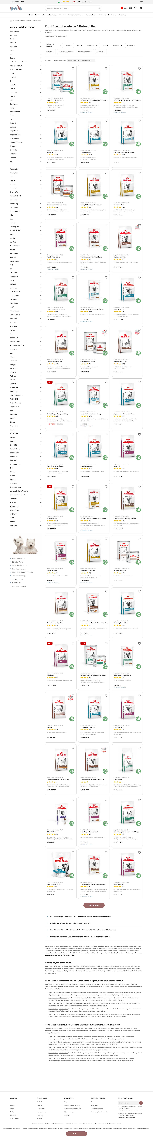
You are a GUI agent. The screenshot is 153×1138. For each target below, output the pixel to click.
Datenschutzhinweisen (142, 1128)
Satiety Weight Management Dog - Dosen (93, 675)
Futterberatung (68, 1112)
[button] (124, 8)
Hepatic (49, 727)
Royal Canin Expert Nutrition (58, 1009)
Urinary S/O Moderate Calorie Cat (90, 205)
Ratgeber (67, 1115)
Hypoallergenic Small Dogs (55, 466)
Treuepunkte (94, 1105)
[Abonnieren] (141, 1103)
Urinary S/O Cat (119, 205)
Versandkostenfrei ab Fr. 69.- (22, 572)
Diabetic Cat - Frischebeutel (122, 675)
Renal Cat (117, 466)
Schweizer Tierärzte (19, 586)
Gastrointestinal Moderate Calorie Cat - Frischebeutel (96, 623)
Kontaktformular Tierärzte (72, 1105)
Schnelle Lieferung (18, 569)
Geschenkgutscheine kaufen (99, 1112)
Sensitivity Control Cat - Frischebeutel (92, 309)
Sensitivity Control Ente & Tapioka (124, 152)
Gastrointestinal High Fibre (55, 623)
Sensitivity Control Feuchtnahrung (90, 414)
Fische (12, 1112)
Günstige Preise (17, 562)
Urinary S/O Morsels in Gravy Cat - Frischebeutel (95, 100)
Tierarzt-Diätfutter (75, 15)
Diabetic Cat (118, 779)
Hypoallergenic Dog (86, 466)
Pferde (12, 1108)
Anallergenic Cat (52, 152)
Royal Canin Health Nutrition (58, 992)
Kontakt (39, 1102)
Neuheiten (112, 15)
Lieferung (40, 1115)
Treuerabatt (16, 583)
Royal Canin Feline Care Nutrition (60, 1047)
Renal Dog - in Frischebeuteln (89, 832)
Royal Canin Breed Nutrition (58, 998)
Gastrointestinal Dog (120, 361)
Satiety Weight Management (56, 309)
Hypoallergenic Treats (53, 884)
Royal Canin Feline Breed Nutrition (60, 1042)
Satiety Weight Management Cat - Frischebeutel (128, 100)
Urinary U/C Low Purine (87, 570)
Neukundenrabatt (18, 559)
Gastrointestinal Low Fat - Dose (57, 205)
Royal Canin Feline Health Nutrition (60, 1036)
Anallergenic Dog (85, 152)
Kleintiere (13, 1115)
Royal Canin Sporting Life (57, 1003)
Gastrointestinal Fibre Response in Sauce (92, 884)
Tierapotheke (91, 15)
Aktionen (102, 15)
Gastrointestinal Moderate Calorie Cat (92, 779)
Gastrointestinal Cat (120, 257)
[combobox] (73, 8)
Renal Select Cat (119, 884)
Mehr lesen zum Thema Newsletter (126, 1117)
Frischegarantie (17, 579)
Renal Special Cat (119, 727)
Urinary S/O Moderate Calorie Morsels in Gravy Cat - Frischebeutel (100, 518)
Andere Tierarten (49, 15)
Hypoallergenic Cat (119, 309)
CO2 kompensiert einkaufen (72, 1108)
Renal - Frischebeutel (53, 257)
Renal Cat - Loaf (52, 570)
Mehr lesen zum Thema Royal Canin (55, 36)
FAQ (141, 2)
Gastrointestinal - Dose (87, 361)
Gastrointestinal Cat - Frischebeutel (91, 257)
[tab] (54, 45)
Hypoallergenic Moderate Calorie (124, 414)
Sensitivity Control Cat (120, 623)
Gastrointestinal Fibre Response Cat (125, 518)
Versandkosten (41, 1112)
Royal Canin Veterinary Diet (58, 1014)
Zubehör (62, 15)
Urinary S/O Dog (52, 518)
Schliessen (76, 1134)
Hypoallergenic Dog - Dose (55, 100)
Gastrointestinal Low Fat (54, 361)
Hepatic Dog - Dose (120, 570)
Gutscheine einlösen (97, 1108)
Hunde (37, 15)
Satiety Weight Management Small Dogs (126, 832)
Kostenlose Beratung (19, 565)
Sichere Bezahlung (18, 576)
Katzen (29, 15)
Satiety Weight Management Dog (57, 414)
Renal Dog (50, 675)
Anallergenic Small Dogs (87, 727)
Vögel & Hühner (14, 1118)
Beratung (122, 15)
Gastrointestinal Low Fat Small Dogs (58, 779)
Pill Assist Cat (51, 832)
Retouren (39, 1118)
